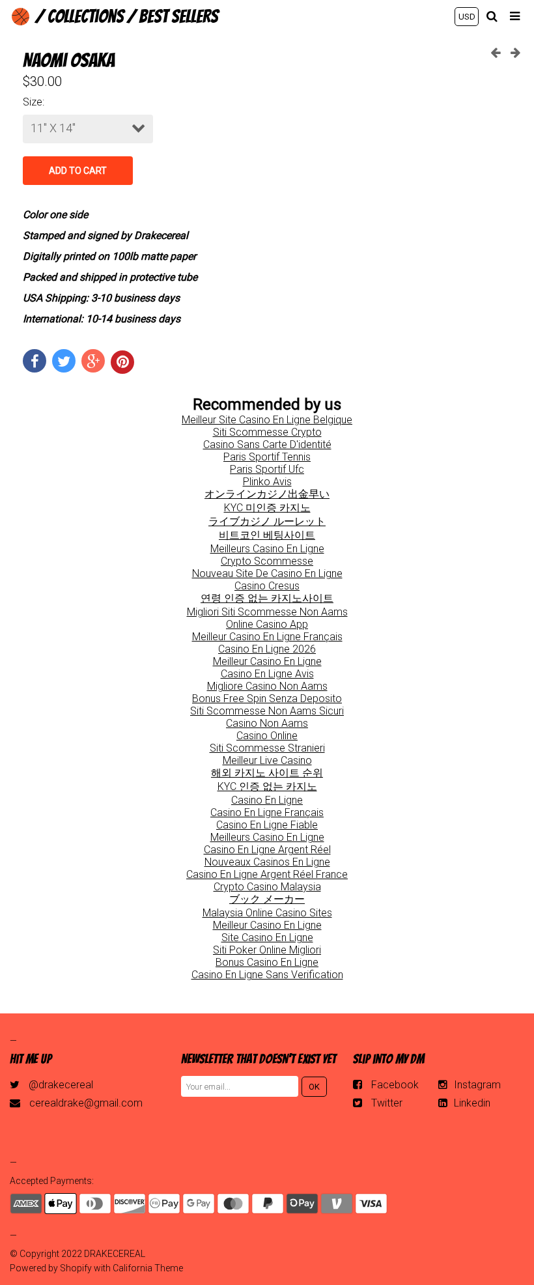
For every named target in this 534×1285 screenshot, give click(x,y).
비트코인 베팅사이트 (267, 535)
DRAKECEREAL (114, 1254)
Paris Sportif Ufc (267, 469)
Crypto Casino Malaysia (267, 887)
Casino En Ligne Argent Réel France (267, 874)
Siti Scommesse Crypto (267, 432)
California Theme (148, 1268)
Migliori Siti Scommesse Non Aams (267, 612)
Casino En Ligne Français (267, 812)
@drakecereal (61, 1085)
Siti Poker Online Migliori (267, 950)
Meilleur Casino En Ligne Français (267, 636)
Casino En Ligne (267, 800)
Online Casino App (267, 624)
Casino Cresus (267, 586)
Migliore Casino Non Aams (267, 686)
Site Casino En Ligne (267, 937)
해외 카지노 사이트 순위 (267, 773)
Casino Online (267, 735)
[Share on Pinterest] (122, 362)
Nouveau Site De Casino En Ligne (267, 573)
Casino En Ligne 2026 (267, 649)
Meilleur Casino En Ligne (267, 661)
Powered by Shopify (51, 1268)
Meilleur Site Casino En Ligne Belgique (267, 420)
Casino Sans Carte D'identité (267, 444)
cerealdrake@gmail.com (86, 1103)
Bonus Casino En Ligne (267, 962)
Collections (86, 16)
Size (32, 102)
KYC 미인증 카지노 (267, 507)
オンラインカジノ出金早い (267, 494)
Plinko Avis (267, 481)
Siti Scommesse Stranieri (267, 748)
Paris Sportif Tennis (267, 457)
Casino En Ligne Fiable (267, 825)
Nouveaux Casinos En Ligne (267, 862)
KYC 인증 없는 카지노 (267, 786)
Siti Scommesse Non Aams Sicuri (267, 711)
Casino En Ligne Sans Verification (267, 974)
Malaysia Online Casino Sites (267, 913)
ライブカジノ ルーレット (267, 521)
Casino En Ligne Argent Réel (267, 849)
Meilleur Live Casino (267, 760)
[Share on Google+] (93, 361)
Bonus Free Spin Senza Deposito (267, 698)
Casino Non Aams (267, 723)
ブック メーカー (267, 899)
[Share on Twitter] (64, 361)
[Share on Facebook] (34, 361)
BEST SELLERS (178, 16)
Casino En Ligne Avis (267, 674)
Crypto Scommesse (267, 561)
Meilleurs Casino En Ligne (267, 549)
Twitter (386, 1103)
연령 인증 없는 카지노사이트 (267, 598)
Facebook (395, 1085)
